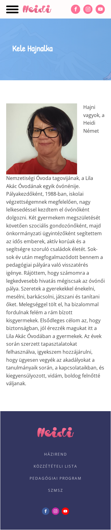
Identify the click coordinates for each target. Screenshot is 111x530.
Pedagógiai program (56, 478)
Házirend (55, 454)
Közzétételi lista (55, 466)
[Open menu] (12, 9)
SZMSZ (55, 490)
